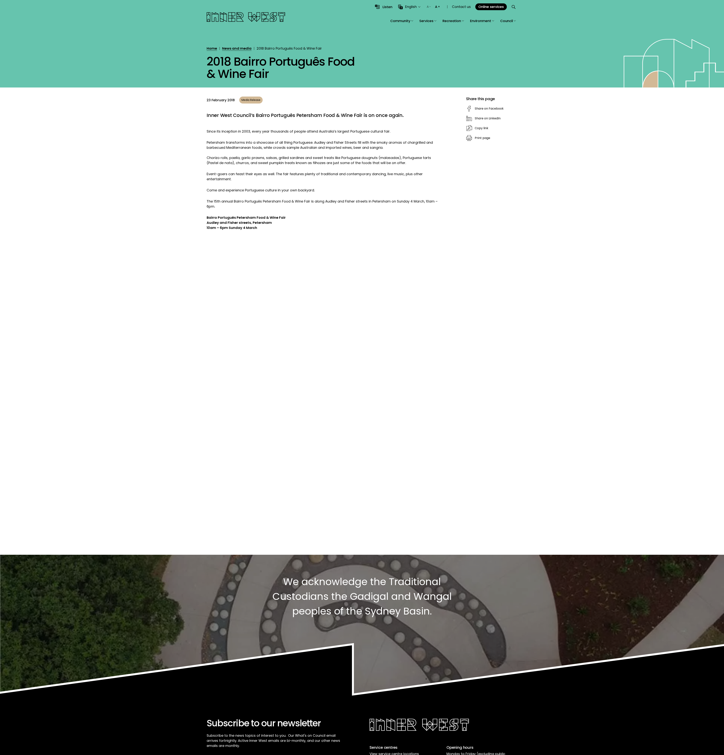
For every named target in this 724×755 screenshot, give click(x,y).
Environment (480, 20)
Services (426, 20)
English (411, 6)
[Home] (246, 17)
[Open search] (513, 7)
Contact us (461, 6)
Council (506, 20)
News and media (237, 48)
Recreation (452, 20)
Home (212, 48)
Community (400, 20)
